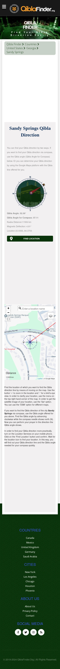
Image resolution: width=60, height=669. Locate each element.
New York (30, 572)
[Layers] (50, 315)
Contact (30, 615)
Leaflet (40, 378)
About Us (30, 606)
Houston (30, 586)
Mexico (30, 542)
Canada (30, 538)
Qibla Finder (14, 44)
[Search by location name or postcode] (20, 308)
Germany (30, 551)
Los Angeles (30, 576)
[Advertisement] (30, 89)
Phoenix (30, 590)
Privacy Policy (30, 611)
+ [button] (8, 308)
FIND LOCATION (31, 238)
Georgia (31, 48)
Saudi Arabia (30, 556)
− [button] (8, 312)
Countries (31, 44)
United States (15, 48)
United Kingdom (30, 547)
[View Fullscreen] (8, 319)
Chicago (30, 581)
